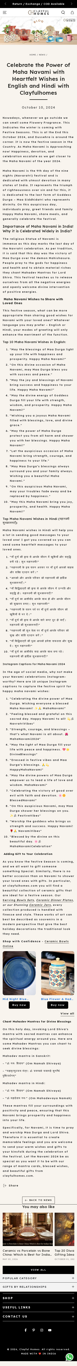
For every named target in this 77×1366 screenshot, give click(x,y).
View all (67, 1013)
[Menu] (4, 12)
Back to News (40, 1200)
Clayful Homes (29, 1349)
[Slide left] (6, 4)
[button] (63, 12)
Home (33, 55)
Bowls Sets (25, 900)
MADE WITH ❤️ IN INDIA (38, 1353)
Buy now (19, 1005)
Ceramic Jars (40, 905)
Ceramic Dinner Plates (54, 900)
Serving (10, 900)
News (42, 55)
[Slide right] (71, 4)
